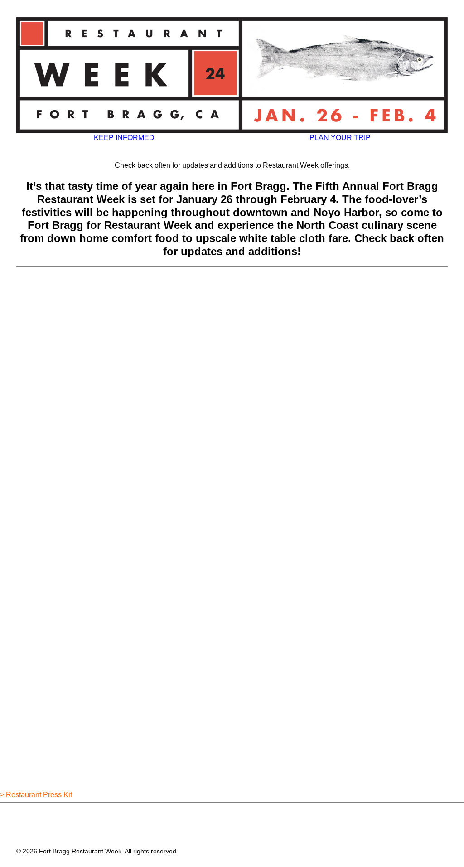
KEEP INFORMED (124, 137)
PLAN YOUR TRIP (340, 137)
